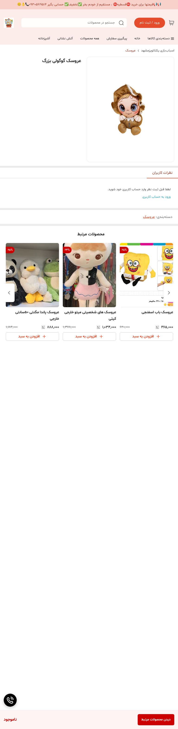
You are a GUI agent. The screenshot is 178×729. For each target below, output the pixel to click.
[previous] (169, 292)
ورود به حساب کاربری (156, 197)
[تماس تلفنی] (10, 700)
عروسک (130, 50)
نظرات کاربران (162, 172)
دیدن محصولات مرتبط (156, 719)
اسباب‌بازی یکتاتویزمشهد (157, 50)
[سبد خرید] (171, 23)
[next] (9, 292)
